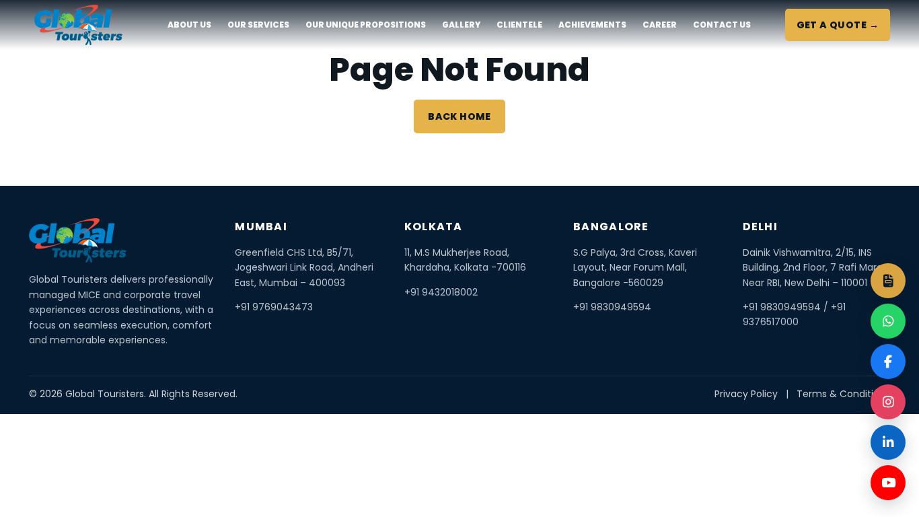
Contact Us (722, 24)
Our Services (258, 24)
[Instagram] (888, 401)
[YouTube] (888, 482)
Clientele (519, 24)
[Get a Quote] (888, 280)
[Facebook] (888, 361)
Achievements (592, 24)
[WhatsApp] (888, 321)
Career (659, 24)
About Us (189, 24)
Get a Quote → (838, 25)
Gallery (461, 24)
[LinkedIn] (888, 442)
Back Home (459, 116)
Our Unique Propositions (365, 24)
